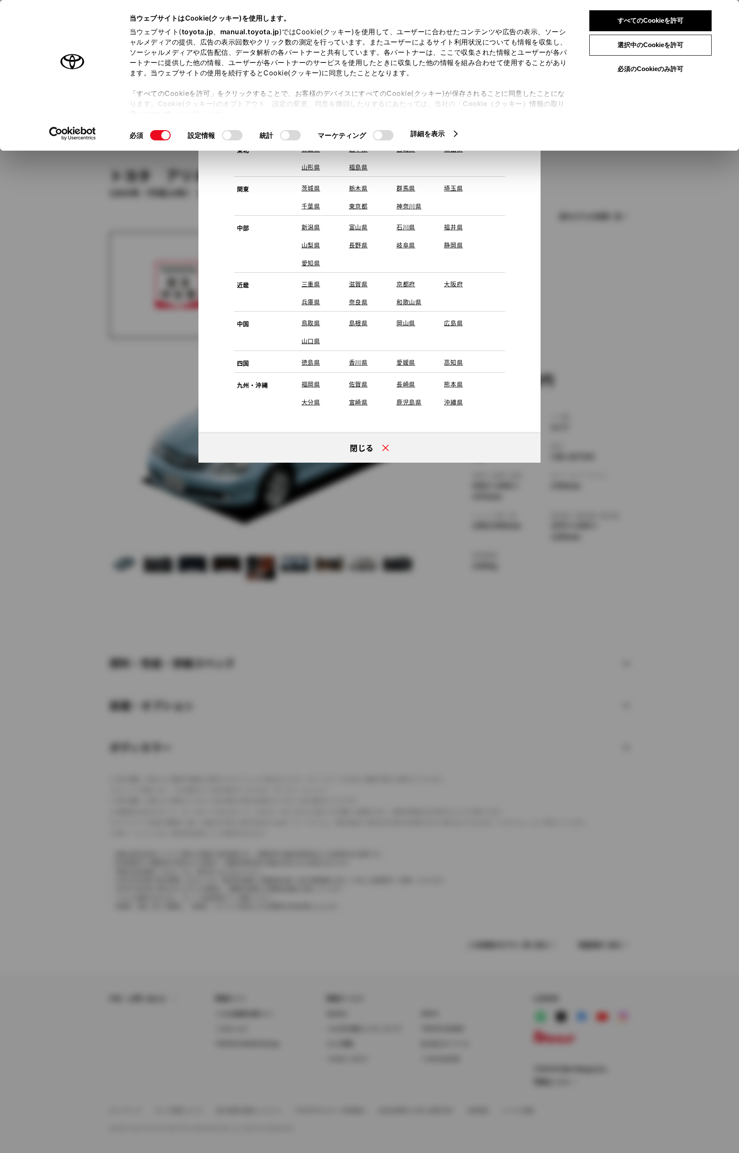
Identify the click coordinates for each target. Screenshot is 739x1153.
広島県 (453, 322)
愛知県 (311, 263)
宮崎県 (358, 402)
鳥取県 (311, 322)
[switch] (232, 135)
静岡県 (453, 245)
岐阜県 (405, 245)
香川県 (358, 362)
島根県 (358, 322)
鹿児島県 (409, 402)
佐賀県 (358, 384)
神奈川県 (409, 206)
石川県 (405, 227)
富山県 (358, 227)
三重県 (311, 283)
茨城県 (311, 188)
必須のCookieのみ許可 (650, 68)
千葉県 (311, 206)
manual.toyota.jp (249, 31)
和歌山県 (409, 301)
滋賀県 (358, 283)
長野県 (358, 245)
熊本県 (453, 384)
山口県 (311, 340)
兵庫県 (311, 301)
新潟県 (311, 227)
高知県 (453, 362)
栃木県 (358, 188)
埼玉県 (453, 188)
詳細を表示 (428, 133)
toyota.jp (197, 31)
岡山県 (405, 322)
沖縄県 (453, 402)
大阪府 (453, 283)
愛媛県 (405, 362)
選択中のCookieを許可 (650, 44)
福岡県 (311, 384)
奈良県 (358, 301)
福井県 (453, 227)
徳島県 (311, 362)
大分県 (311, 402)
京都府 (405, 283)
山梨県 (311, 245)
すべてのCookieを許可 (650, 20)
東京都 (358, 206)
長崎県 (405, 384)
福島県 (358, 167)
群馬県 (405, 188)
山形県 (311, 167)
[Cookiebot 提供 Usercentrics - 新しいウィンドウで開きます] (72, 133)
